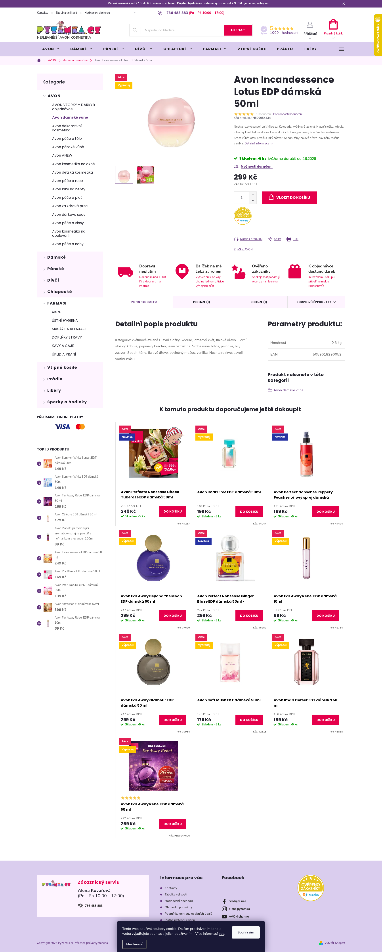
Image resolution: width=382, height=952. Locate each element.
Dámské (56, 257)
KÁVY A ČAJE (63, 345)
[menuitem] (51, 49)
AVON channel (239, 916)
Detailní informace (256, 143)
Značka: (243, 250)
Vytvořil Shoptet (335, 943)
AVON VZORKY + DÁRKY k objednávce (73, 107)
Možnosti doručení (257, 166)
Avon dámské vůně (70, 117)
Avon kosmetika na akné (73, 164)
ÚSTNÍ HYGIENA (65, 320)
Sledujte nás (237, 901)
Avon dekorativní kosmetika (67, 128)
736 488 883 (94, 906)
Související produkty (314, 302)
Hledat (238, 30)
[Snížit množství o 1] (252, 201)
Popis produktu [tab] (144, 302)
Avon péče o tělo (67, 138)
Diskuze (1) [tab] (258, 302)
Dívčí (53, 280)
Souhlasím (245, 932)
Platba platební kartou (180, 920)
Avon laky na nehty (68, 189)
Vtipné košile (62, 367)
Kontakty (42, 13)
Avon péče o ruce (67, 180)
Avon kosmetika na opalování (68, 233)
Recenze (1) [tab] (201, 302)
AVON (54, 95)
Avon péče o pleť (67, 197)
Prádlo (55, 379)
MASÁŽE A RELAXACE (69, 328)
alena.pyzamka (239, 909)
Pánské (55, 268)
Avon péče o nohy (68, 243)
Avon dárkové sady (68, 214)
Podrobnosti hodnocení (287, 114)
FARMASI (57, 303)
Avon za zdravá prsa (70, 205)
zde (221, 933)
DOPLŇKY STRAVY (67, 337)
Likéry (54, 390)
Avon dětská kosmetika (72, 172)
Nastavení (134, 944)
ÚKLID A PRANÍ (64, 354)
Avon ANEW (62, 155)
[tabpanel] (153, 474)
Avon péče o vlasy (68, 222)
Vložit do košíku (293, 197)
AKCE (56, 312)
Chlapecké (59, 291)
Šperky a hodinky (67, 402)
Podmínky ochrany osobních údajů (188, 914)
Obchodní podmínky (179, 907)
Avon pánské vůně (68, 147)
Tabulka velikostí (66, 13)
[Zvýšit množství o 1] (252, 195)
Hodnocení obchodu (97, 13)
